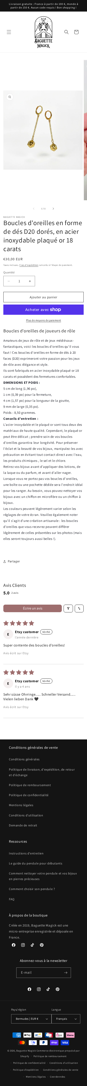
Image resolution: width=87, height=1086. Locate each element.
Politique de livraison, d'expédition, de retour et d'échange (42, 772)
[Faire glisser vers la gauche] (34, 209)
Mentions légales (21, 805)
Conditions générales (24, 759)
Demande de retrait (23, 825)
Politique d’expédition (26, 1069)
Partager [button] (14, 561)
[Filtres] (68, 608)
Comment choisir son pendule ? (32, 889)
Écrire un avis (32, 608)
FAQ (11, 899)
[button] (9, 32)
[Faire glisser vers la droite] (53, 209)
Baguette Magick (26, 1050)
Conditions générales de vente (60, 1069)
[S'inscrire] (66, 972)
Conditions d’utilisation (64, 1062)
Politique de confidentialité (29, 795)
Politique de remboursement (30, 785)
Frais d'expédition (28, 265)
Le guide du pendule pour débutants (35, 863)
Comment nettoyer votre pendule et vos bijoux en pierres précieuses (43, 876)
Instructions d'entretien (26, 853)
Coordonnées (57, 1076)
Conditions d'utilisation (26, 815)
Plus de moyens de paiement (43, 320)
